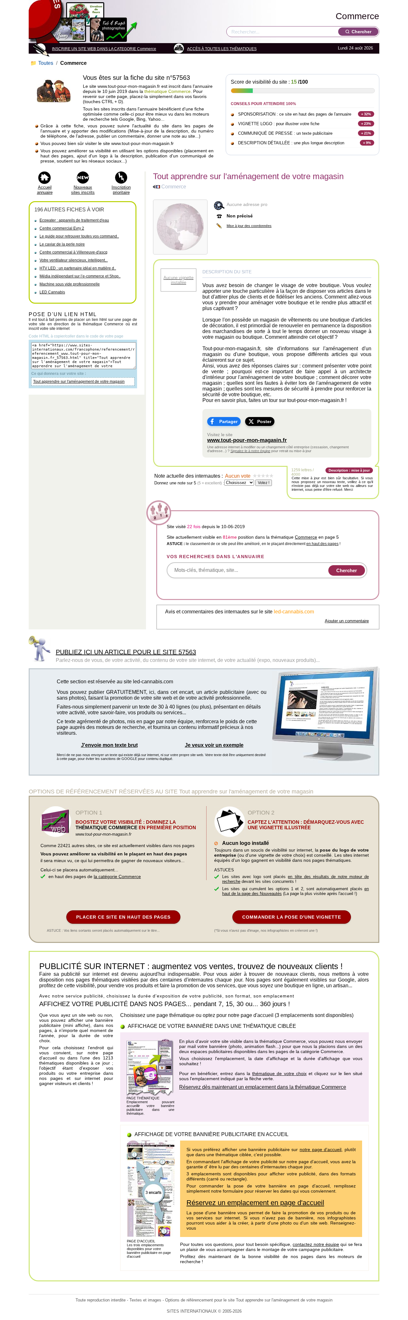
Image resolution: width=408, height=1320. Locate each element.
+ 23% (366, 123)
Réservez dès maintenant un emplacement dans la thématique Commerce (262, 1087)
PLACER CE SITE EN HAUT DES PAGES (123, 917)
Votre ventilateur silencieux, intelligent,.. (74, 260)
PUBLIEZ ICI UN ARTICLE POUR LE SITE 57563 (126, 652)
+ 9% (367, 143)
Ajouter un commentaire (347, 620)
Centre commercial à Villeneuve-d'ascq (73, 252)
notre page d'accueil (320, 1149)
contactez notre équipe (316, 1244)
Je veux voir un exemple (214, 745)
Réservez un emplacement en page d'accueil (255, 1203)
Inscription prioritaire (121, 190)
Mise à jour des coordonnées (249, 226)
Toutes (42, 63)
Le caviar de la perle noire (62, 244)
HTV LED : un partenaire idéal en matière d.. (78, 268)
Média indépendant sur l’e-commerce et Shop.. (80, 276)
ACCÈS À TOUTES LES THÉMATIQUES (222, 49)
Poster (264, 421)
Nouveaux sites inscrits (83, 190)
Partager (228, 421)
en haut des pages (322, 544)
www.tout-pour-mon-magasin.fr (247, 440)
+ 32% (366, 114)
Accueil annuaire (45, 190)
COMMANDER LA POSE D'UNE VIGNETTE (291, 917)
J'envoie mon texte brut (109, 745)
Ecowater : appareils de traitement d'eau (74, 220)
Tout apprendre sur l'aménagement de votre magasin (79, 381)
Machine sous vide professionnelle (70, 284)
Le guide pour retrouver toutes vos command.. (79, 236)
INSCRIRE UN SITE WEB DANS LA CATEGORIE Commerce (104, 49)
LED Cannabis (52, 292)
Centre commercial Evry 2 (62, 228)
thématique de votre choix (279, 1073)
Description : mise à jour (349, 470)
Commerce (357, 16)
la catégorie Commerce (117, 876)
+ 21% (366, 133)
